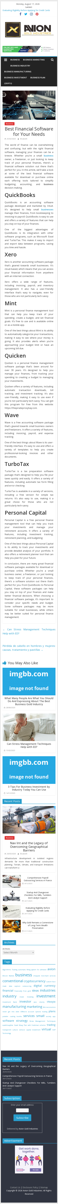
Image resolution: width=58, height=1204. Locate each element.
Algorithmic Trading (10, 970)
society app (50, 1016)
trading (51, 1024)
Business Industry (20, 65)
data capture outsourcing (20, 986)
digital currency (44, 986)
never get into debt (11, 1012)
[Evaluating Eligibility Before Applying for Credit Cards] (12, 906)
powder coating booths (12, 1016)
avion (51, 969)
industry (9, 996)
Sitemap (44, 1187)
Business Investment (15, 77)
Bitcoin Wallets (8, 976)
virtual (46, 1029)
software (8, 1021)
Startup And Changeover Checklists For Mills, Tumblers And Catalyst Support (37, 895)
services (29, 1016)
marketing (34, 1006)
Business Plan (37, 77)
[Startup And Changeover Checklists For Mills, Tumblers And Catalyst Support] (12, 891)
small (40, 1016)
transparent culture (10, 1030)
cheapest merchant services (44, 976)
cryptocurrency (34, 981)
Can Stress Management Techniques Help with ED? (29, 631)
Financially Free (20, 991)
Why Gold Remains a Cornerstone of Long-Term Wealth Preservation (37, 925)
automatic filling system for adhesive (32, 970)
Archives (6, 948)
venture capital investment (30, 1030)
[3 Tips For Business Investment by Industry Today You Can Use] (29, 757)
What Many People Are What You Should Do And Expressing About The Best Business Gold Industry (29, 701)
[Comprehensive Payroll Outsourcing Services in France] (12, 876)
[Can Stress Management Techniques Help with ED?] (29, 715)
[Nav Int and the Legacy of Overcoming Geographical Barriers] (29, 807)
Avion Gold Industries (28, 1128)
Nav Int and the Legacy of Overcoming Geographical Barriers (29, 846)
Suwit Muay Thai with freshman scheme (30, 1025)
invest (22, 997)
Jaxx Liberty (39, 1002)
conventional (13, 981)
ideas (35, 990)
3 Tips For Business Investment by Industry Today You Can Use (29, 788)
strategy (22, 1021)
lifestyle (51, 1001)
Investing (30, 997)
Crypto (8, 83)
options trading (41, 1012)
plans (52, 1011)
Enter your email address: (22, 1117)
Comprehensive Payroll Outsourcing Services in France (38, 879)
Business (15, 59)
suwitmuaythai (8, 1025)
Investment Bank (10, 1002)
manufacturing (14, 1006)
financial (8, 990)
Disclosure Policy (30, 1187)
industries (47, 990)
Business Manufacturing (17, 71)
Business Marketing (34, 59)
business (23, 975)
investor (25, 1001)
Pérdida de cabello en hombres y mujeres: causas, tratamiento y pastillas (29, 648)
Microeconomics (49, 1007)
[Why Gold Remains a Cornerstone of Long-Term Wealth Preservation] (12, 921)
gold (29, 991)
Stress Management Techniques (42, 1021)
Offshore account (27, 1012)
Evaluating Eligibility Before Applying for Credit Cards (26, 10)
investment (45, 996)
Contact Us (15, 1187)
